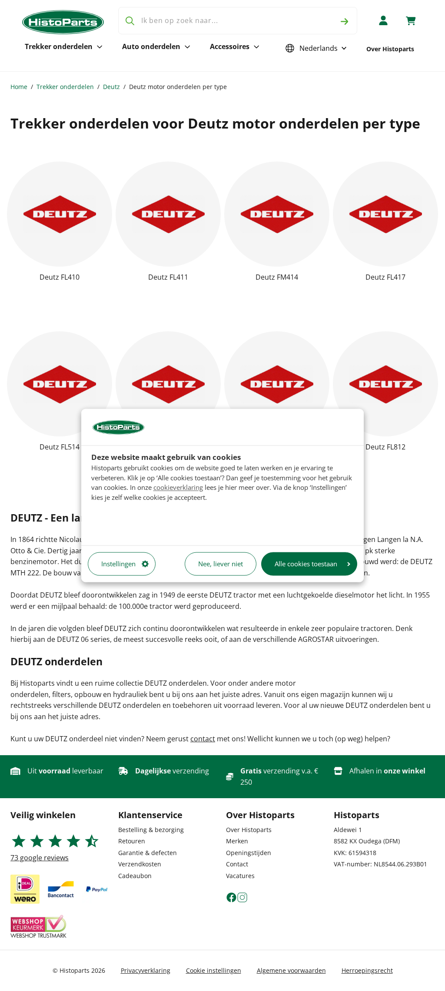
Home (18, 87)
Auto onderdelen (151, 46)
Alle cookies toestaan (306, 563)
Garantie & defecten (147, 853)
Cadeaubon (135, 876)
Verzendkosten (139, 864)
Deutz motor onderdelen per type (178, 87)
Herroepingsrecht (367, 970)
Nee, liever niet (220, 563)
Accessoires (229, 46)
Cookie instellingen (213, 970)
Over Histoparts (390, 49)
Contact (237, 864)
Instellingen (118, 563)
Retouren (131, 841)
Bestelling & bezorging (151, 830)
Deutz (111, 87)
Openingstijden (248, 853)
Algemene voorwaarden (291, 970)
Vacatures (240, 876)
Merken (237, 841)
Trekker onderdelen (59, 46)
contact (202, 738)
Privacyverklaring (145, 970)
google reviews (39, 857)
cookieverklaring (178, 487)
